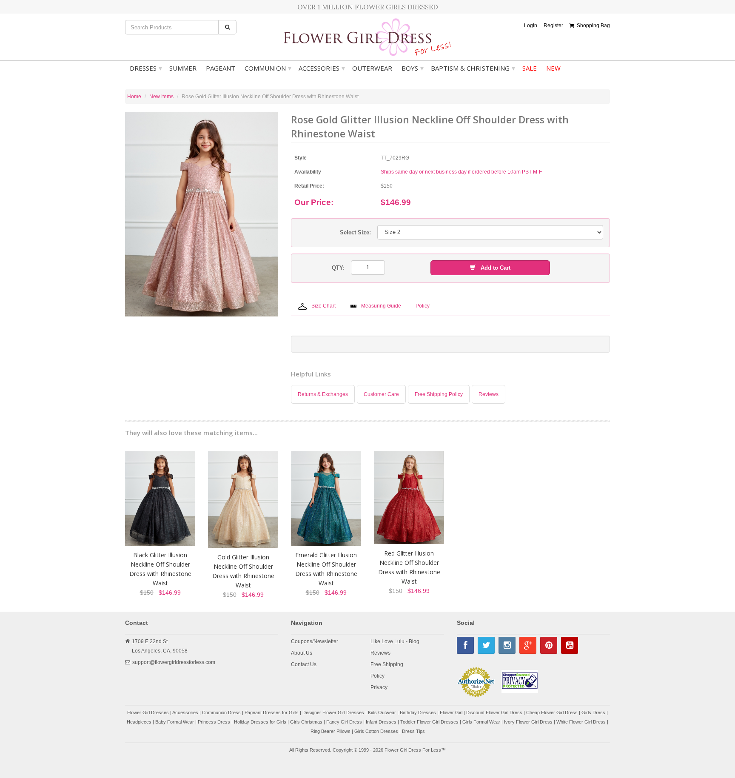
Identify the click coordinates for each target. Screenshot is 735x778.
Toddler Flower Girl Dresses (429, 721)
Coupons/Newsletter (314, 641)
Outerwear (372, 68)
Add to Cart (493, 268)
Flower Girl (451, 712)
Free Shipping (386, 664)
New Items (161, 97)
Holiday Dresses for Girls (260, 721)
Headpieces (139, 721)
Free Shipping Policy (439, 394)
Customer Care (381, 394)
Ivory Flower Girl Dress (528, 721)
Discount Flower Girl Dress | (496, 712)
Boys (413, 68)
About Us (301, 653)
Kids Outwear (382, 712)
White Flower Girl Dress (581, 721)
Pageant (220, 68)
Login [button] (530, 25)
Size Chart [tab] (323, 306)
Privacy (378, 687)
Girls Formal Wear (481, 721)
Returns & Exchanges (323, 394)
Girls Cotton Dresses (376, 731)
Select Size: (355, 232)
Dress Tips (413, 731)
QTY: (338, 268)
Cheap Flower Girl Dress (552, 712)
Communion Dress (221, 712)
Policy (377, 676)
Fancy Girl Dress (344, 721)
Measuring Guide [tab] (381, 306)
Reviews (489, 394)
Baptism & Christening (473, 68)
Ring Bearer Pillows (330, 731)
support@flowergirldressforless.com (173, 662)
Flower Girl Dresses (148, 712)
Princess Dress (214, 721)
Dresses (146, 68)
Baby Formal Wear (174, 721)
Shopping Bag (592, 25)
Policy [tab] (423, 306)
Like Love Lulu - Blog (394, 641)
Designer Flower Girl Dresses (333, 712)
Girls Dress (593, 712)
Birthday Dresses (418, 712)
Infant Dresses (381, 721)
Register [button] (553, 25)
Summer (183, 68)
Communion (268, 68)
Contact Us (303, 664)
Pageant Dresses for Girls (272, 712)
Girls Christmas (306, 721)
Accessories (322, 68)
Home (134, 97)
